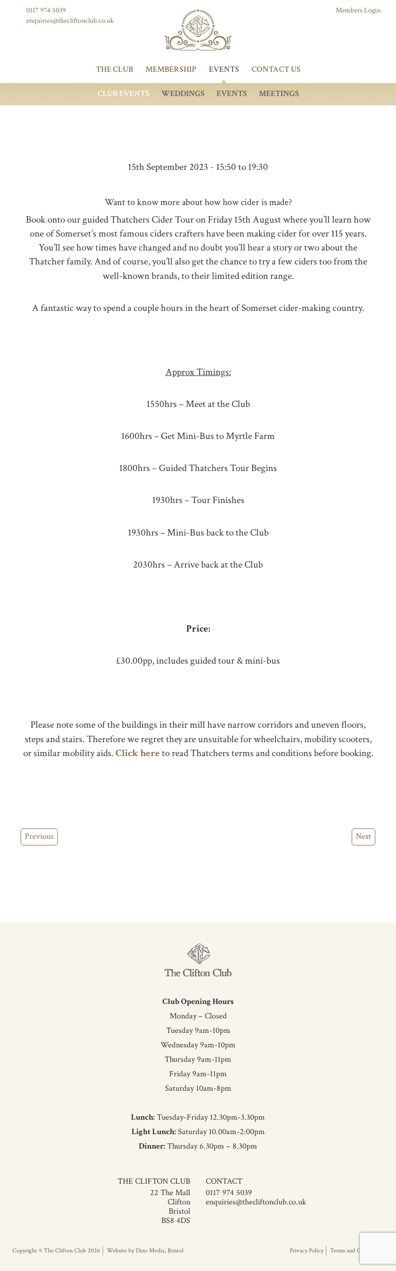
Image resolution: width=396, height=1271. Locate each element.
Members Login (358, 10)
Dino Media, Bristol (160, 1250)
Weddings (183, 93)
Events (224, 69)
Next (363, 836)
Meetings (279, 93)
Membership (170, 69)
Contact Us (276, 69)
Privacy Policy (306, 1250)
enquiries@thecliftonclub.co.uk (70, 20)
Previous (39, 836)
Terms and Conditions (357, 1250)
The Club (114, 69)
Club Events (123, 93)
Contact (224, 1181)
